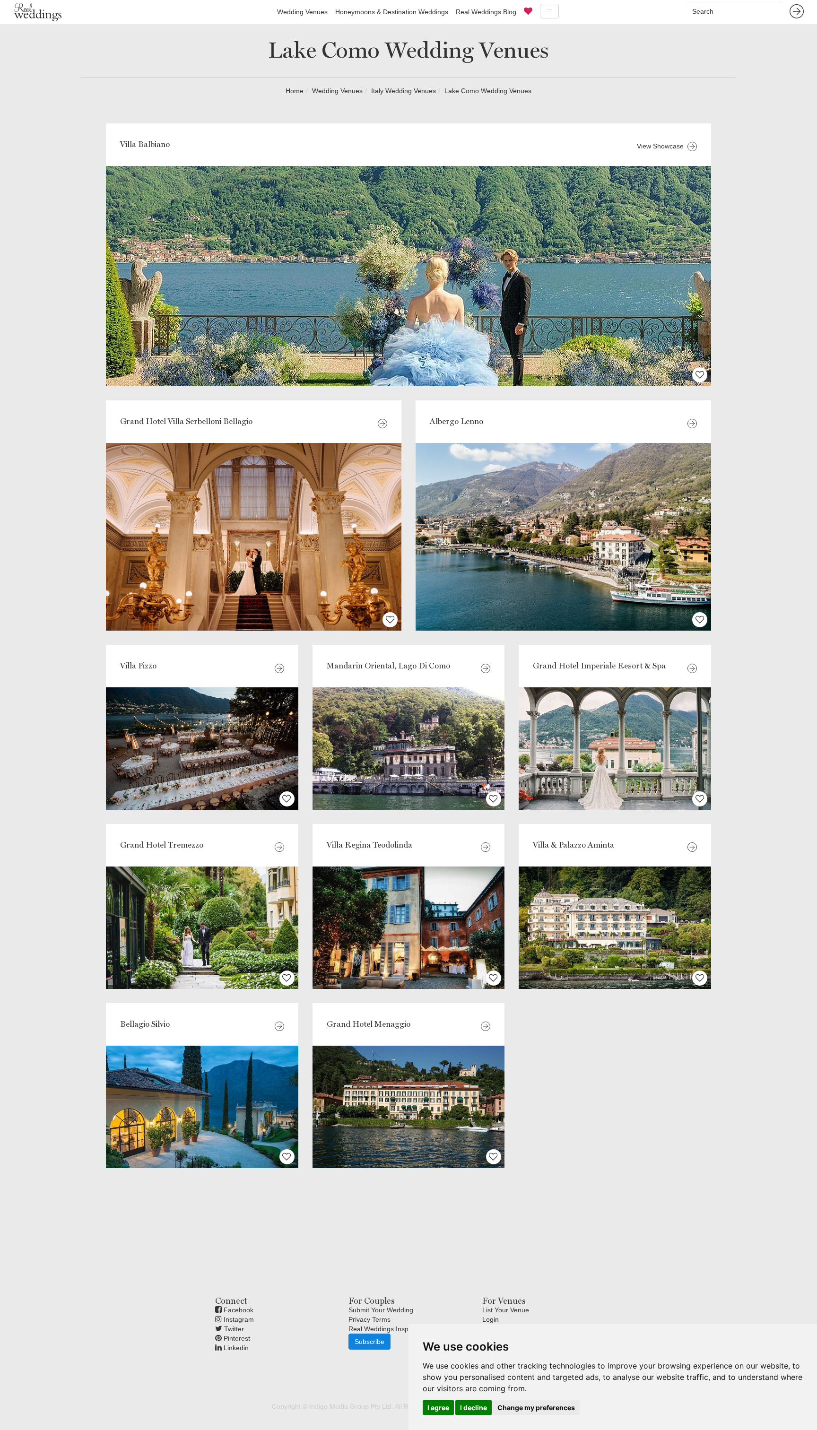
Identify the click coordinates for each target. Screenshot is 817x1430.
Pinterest (236, 1338)
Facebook (237, 1310)
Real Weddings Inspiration (387, 1329)
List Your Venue (505, 1310)
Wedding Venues (302, 12)
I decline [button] (473, 1408)
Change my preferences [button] (536, 1408)
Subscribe (369, 1341)
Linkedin (235, 1348)
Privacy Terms (369, 1319)
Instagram (238, 1319)
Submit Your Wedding (380, 1310)
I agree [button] (438, 1408)
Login (490, 1319)
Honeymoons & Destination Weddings (391, 12)
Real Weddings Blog (486, 12)
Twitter (233, 1329)
